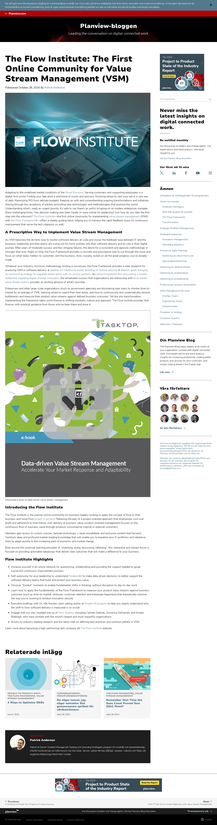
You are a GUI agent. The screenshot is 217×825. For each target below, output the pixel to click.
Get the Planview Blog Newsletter (175, 158)
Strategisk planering (170, 234)
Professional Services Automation (178, 284)
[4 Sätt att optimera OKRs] (28, 674)
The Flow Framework (173, 217)
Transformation (170, 222)
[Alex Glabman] (175, 422)
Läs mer (166, 372)
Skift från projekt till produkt (177, 212)
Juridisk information (34, 819)
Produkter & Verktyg (171, 312)
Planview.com (17, 13)
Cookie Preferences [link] (75, 819)
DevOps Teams (170, 296)
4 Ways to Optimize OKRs (26, 698)
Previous (29, 803)
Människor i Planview (171, 324)
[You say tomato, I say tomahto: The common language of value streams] (77, 674)
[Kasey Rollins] (185, 401)
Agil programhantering (174, 261)
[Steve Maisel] (165, 401)
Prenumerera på (200, 811)
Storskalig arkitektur (173, 244)
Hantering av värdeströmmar (175, 267)
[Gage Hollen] (185, 422)
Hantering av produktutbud (174, 279)
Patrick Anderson (55, 87)
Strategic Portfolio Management (177, 228)
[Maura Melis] (185, 412)
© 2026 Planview (13, 819)
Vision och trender (169, 201)
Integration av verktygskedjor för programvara (184, 195)
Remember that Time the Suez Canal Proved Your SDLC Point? (124, 700)
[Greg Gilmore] (175, 401)
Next (180, 803)
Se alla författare (171, 428)
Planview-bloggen (108, 26)
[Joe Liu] (165, 412)
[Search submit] (210, 100)
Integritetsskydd (55, 819)
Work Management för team (175, 290)
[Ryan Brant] (194, 422)
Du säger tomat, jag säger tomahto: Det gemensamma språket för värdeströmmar (75, 701)
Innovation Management (175, 239)
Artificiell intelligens (173, 206)
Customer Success (170, 318)
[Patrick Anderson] (194, 401)
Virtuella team (170, 306)
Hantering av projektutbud (174, 273)
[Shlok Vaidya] (194, 412)
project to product (45, 519)
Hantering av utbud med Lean (178, 255)
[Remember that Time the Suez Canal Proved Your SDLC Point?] (127, 674)
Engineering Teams (172, 301)
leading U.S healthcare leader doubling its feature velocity (83, 270)
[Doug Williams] (175, 412)
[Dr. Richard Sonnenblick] (165, 422)
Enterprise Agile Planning (173, 250)
